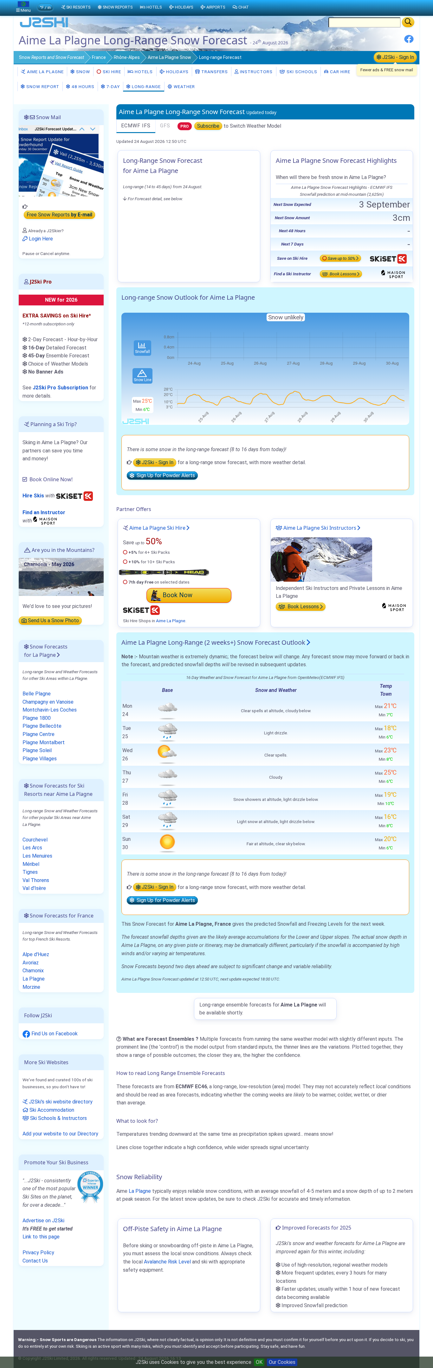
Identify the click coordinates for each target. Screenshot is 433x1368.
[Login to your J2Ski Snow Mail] (61, 160)
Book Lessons (342, 274)
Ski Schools (301, 71)
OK (259, 1362)
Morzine (31, 987)
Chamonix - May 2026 (49, 564)
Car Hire (339, 71)
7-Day (112, 86)
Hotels (143, 71)
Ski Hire (112, 71)
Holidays (177, 71)
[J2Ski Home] (44, 27)
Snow (51, 57)
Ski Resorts (78, 7)
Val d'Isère (34, 888)
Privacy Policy (38, 1253)
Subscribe (208, 126)
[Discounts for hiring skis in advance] (74, 495)
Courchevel (35, 840)
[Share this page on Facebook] (409, 41)
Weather (183, 86)
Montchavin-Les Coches (50, 710)
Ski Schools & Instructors (58, 1118)
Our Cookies (282, 1362)
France (99, 57)
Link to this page (41, 1237)
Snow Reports (117, 7)
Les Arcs (32, 848)
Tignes (30, 872)
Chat (243, 7)
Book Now (177, 595)
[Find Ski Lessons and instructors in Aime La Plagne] (321, 559)
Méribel (31, 864)
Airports (215, 7)
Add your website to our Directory (60, 1134)
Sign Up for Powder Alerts (164, 476)
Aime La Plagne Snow (169, 57)
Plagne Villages (40, 759)
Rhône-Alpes (127, 57)
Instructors (256, 71)
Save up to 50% (341, 258)
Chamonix (33, 971)
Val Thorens (36, 880)
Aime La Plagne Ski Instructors (319, 527)
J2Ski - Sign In (397, 57)
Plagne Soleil (37, 750)
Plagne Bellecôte (42, 726)
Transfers (214, 71)
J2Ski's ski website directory (60, 1102)
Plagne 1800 (37, 718)
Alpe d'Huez (36, 954)
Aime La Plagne (45, 71)
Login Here (40, 239)
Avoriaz (31, 963)
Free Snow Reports (59, 215)
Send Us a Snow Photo (53, 621)
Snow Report (42, 86)
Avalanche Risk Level (167, 1262)
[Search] (408, 22)
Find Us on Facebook (54, 1034)
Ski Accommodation (51, 1110)
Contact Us (35, 1261)
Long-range (146, 86)
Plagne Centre (39, 734)
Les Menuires (37, 856)
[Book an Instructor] (46, 520)
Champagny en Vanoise (48, 702)
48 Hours (82, 86)
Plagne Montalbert (44, 742)
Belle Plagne (37, 694)
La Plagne (140, 1191)
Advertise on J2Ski (43, 1221)
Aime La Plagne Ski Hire (157, 527)
